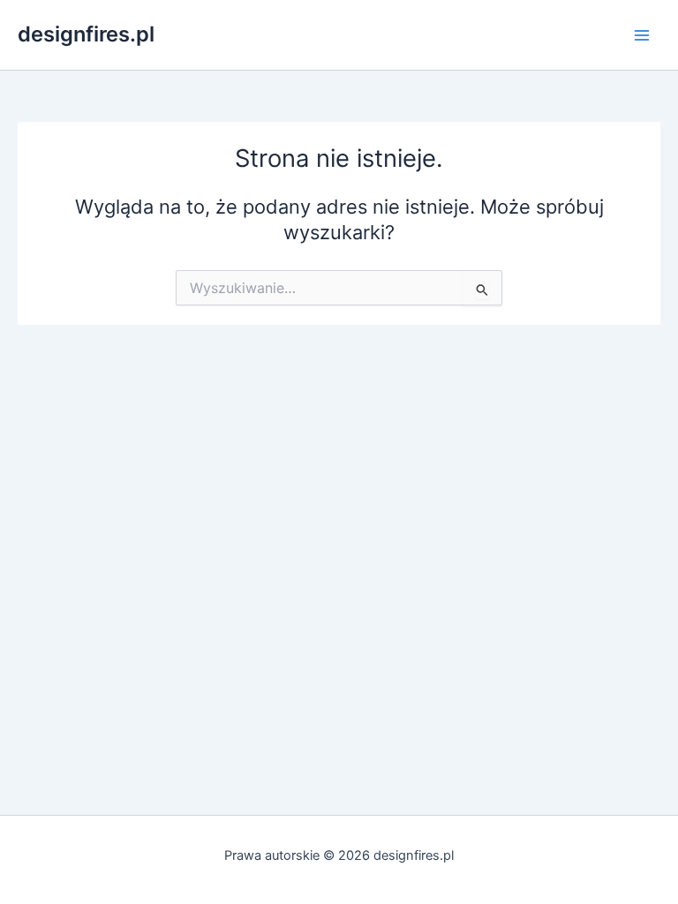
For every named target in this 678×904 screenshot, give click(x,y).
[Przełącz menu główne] (641, 35)
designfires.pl (86, 34)
